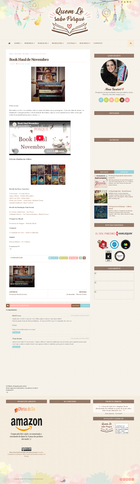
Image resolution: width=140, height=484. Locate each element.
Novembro (26, 54)
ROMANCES (42, 43)
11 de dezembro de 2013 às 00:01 (80, 315)
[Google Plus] (106, 99)
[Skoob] (122, 99)
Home (11, 54)
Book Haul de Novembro (19, 284)
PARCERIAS (84, 43)
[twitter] (122, 2)
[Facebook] (101, 99)
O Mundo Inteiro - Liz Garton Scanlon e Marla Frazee (29, 214)
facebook (85, 305)
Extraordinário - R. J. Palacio (19, 242)
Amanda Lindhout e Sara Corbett (21, 203)
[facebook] (119, 2)
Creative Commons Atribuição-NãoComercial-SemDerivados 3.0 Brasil (26, 454)
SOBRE (17, 43)
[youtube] (124, 2)
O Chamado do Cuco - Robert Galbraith (23, 233)
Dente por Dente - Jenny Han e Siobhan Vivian (26, 200)
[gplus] (130, 2)
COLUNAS (71, 43)
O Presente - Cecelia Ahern (19, 194)
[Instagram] (111, 99)
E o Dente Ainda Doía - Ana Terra (21, 212)
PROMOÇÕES (57, 43)
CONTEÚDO (124, 172)
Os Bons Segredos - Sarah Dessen (119, 191)
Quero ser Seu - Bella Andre (19, 198)
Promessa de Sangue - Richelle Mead (22, 223)
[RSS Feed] (116, 99)
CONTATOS (97, 43)
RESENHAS (28, 43)
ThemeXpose (9, 479)
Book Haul (18, 54)
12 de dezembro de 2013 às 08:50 (79, 338)
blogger (75, 305)
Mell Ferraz (16, 316)
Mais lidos (104, 172)
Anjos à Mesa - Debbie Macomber (21, 196)
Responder (16, 332)
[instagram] (127, 2)
